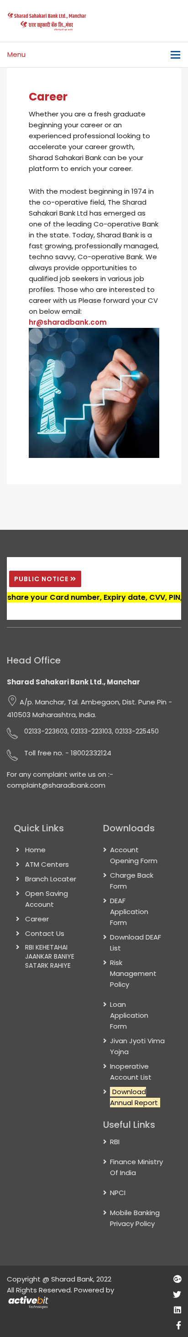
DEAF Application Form (129, 911)
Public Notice (42, 578)
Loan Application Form (129, 1015)
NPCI (117, 1192)
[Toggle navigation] (175, 54)
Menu (16, 54)
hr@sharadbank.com (68, 322)
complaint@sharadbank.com (56, 785)
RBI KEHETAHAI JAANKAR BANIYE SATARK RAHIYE (49, 956)
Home (35, 849)
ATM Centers (47, 864)
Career (37, 919)
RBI (115, 1141)
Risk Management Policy (133, 973)
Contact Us (44, 933)
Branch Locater (50, 879)
